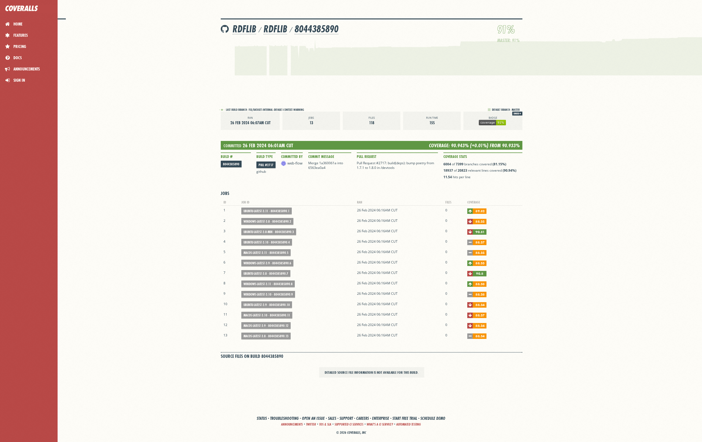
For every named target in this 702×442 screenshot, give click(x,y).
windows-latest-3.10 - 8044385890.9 (268, 294)
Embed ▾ (517, 113)
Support (346, 418)
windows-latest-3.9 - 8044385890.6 (267, 263)
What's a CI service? (380, 424)
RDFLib (244, 29)
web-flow (294, 163)
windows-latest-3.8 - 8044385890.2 (267, 221)
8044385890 (316, 29)
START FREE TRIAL (404, 418)
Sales (332, 418)
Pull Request (366, 156)
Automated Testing (408, 424)
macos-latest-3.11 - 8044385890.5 (266, 252)
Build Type (264, 156)
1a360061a (327, 163)
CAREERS (362, 418)
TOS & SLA (325, 424)
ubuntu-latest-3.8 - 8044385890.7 (266, 273)
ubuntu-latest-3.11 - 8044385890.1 (267, 211)
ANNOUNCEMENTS (292, 424)
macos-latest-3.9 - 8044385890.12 (266, 325)
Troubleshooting (284, 418)
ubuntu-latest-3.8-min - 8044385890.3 (269, 231)
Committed (232, 146)
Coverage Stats (455, 156)
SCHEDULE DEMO (432, 418)
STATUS (262, 418)
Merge (313, 163)
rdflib (275, 29)
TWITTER (311, 424)
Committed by (292, 156)
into (340, 163)
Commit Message (321, 156)
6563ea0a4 (316, 167)
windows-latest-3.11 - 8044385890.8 (268, 284)
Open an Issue (313, 418)
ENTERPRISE (380, 418)
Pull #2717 (266, 165)
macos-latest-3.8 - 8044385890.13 (266, 336)
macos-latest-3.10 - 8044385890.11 (267, 315)
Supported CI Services (349, 424)
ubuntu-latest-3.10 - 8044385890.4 (267, 242)
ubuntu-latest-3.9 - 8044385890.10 (267, 304)
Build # (227, 156)
